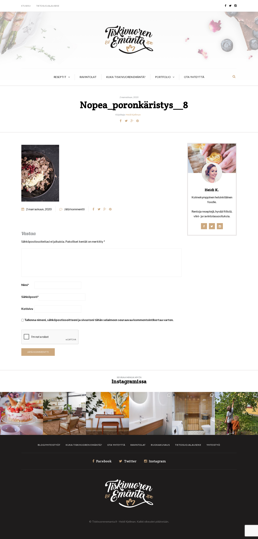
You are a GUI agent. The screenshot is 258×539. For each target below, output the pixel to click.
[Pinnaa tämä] (137, 121)
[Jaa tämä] (120, 121)
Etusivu (26, 5)
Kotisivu (27, 308)
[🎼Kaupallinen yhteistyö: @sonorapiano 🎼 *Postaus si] (107, 413)
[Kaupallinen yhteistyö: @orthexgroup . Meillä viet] (21, 413)
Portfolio (163, 77)
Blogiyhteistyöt (49, 444)
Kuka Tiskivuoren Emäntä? (125, 77)
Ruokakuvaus (160, 444)
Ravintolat (88, 77)
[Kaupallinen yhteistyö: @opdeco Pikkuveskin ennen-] (150, 413)
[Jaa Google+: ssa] (132, 121)
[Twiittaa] (126, 121)
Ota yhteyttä (194, 77)
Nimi (25, 285)
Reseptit (60, 77)
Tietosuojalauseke (47, 5)
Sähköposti (30, 296)
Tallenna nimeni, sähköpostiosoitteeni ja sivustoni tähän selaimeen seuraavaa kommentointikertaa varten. (99, 320)
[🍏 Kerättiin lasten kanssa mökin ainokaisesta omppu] (236, 413)
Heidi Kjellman (133, 114)
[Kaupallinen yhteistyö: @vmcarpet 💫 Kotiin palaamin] (64, 413)
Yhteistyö (213, 444)
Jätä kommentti (74, 209)
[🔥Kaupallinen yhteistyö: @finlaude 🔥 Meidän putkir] (193, 413)
